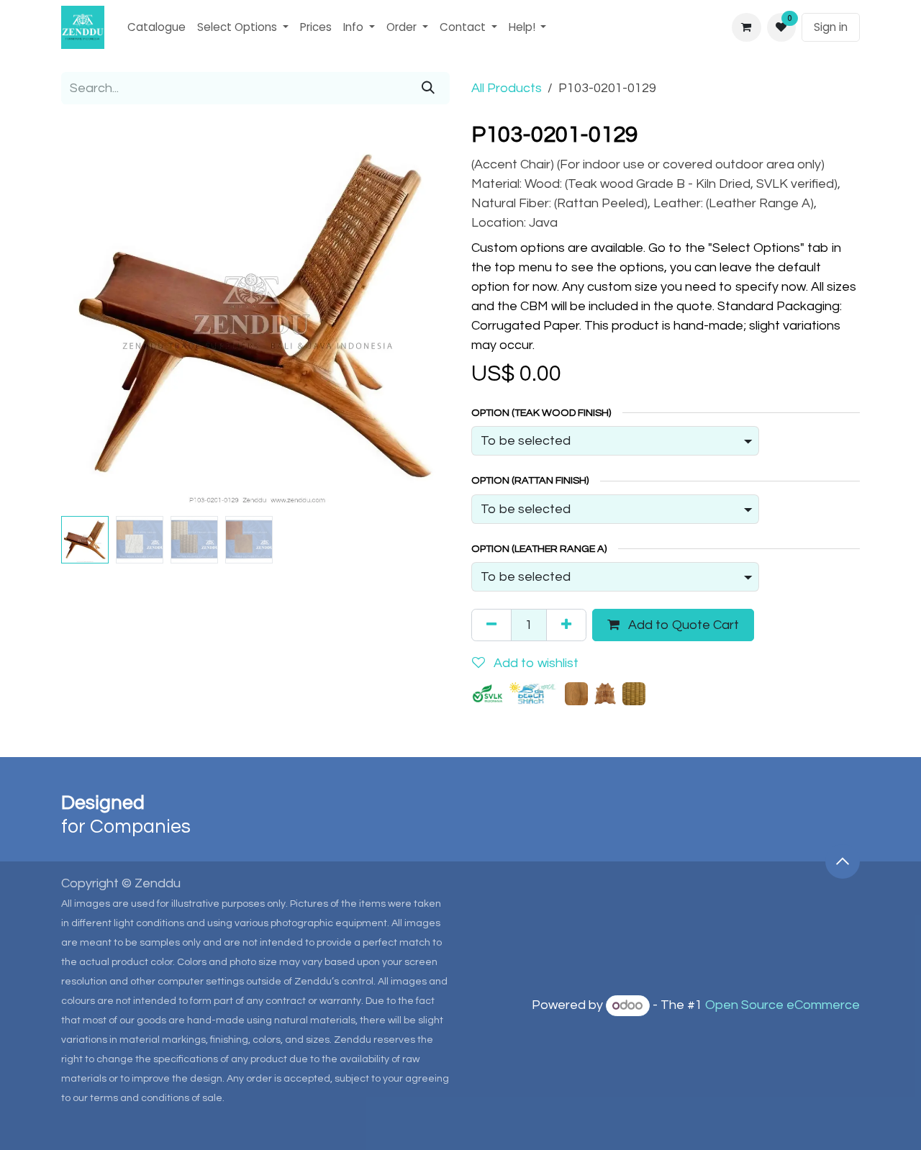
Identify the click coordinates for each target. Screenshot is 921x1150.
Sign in (831, 27)
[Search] (428, 88)
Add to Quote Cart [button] (682, 625)
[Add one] (566, 625)
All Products (506, 88)
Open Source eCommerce (782, 1006)
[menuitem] (156, 28)
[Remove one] (491, 625)
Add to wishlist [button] (535, 663)
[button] (80, 316)
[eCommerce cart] (746, 27)
